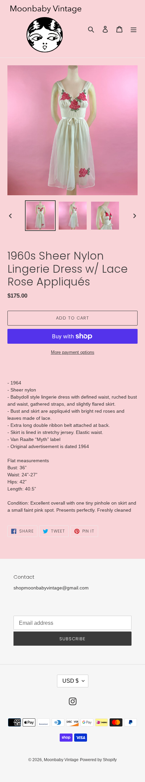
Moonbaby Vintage (61, 759)
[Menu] (133, 29)
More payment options (72, 352)
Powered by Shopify (98, 759)
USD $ (70, 681)
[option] (40, 216)
